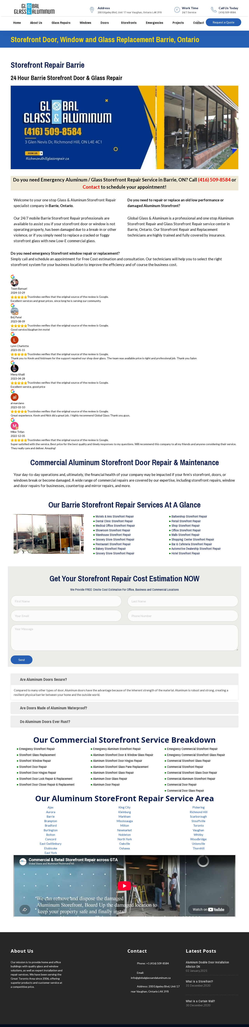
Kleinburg (124, 812)
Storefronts (128, 22)
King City (124, 807)
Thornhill (198, 848)
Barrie (50, 816)
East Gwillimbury (50, 843)
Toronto (198, 825)
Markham (124, 816)
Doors (104, 22)
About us (35, 22)
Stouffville (198, 821)
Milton (124, 825)
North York (124, 839)
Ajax (50, 807)
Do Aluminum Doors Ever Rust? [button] (45, 721)
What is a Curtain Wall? (200, 1001)
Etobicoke (50, 848)
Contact (91, 187)
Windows (85, 22)
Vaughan (198, 830)
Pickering (198, 807)
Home (16, 22)
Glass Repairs (60, 22)
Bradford (51, 825)
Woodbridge (198, 839)
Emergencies (154, 22)
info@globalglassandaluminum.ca (151, 977)
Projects (178, 22)
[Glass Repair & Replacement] (34, 8)
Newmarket (124, 830)
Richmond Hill (198, 812)
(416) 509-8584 (214, 179)
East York (51, 852)
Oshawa (124, 848)
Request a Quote (223, 22)
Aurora (50, 812)
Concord (50, 839)
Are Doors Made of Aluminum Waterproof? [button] (53, 707)
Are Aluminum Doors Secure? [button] (43, 679)
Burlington (51, 830)
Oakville (124, 843)
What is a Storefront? (199, 981)
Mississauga (125, 821)
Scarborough (198, 816)
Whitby (198, 834)
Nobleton (124, 834)
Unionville (198, 843)
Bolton (50, 834)
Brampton (50, 821)
